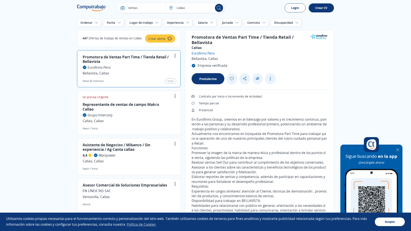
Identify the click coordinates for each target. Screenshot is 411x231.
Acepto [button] (390, 222)
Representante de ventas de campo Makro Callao (121, 107)
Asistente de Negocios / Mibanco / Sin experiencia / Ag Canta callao (116, 147)
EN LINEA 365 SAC (97, 190)
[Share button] (245, 79)
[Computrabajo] (91, 8)
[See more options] (270, 79)
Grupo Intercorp (100, 115)
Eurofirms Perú (99, 67)
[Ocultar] (257, 79)
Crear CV (321, 8)
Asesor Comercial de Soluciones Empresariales (125, 185)
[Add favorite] (231, 78)
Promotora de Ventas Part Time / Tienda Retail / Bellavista (126, 59)
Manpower (107, 155)
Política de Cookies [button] (141, 224)
